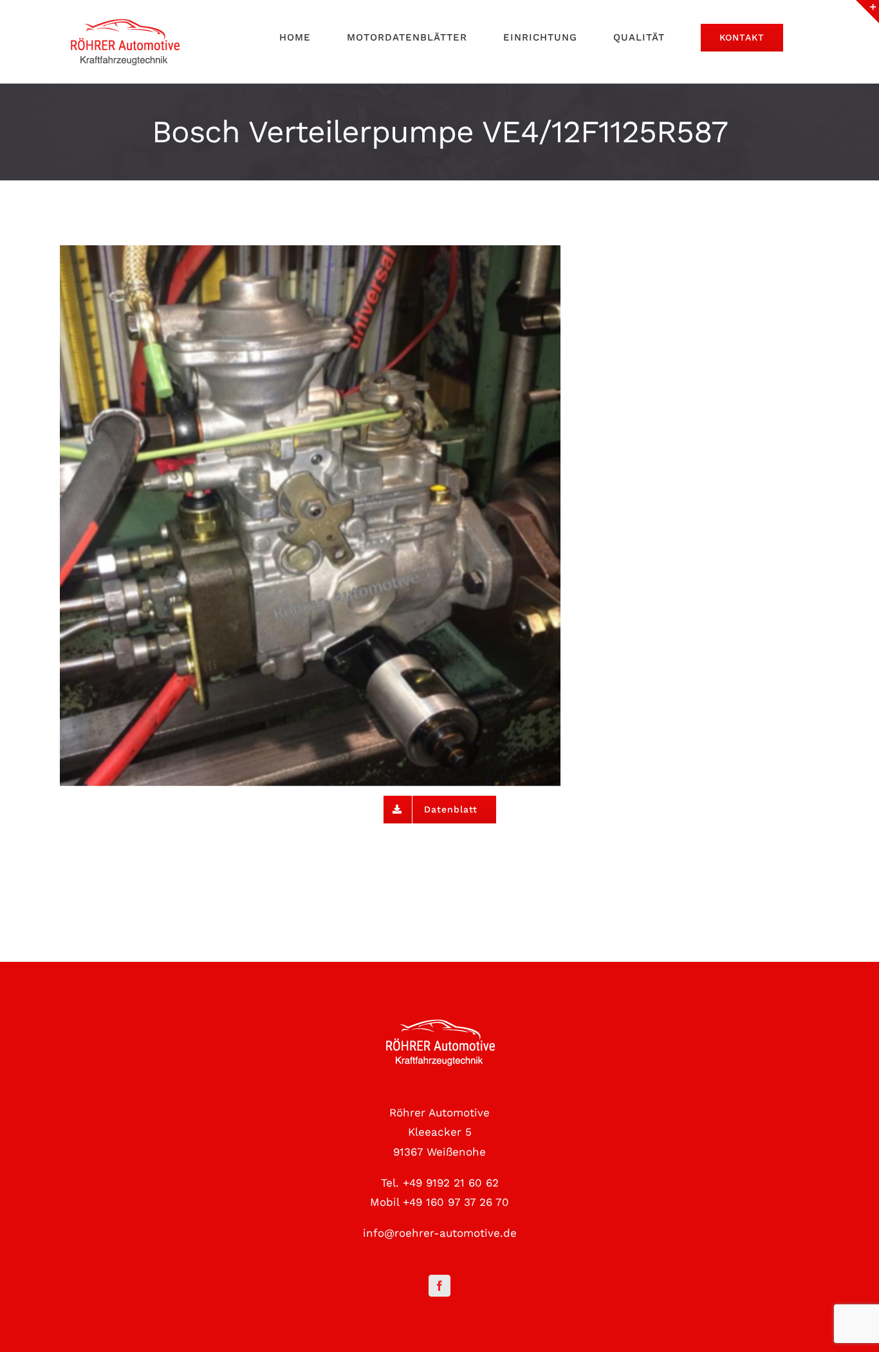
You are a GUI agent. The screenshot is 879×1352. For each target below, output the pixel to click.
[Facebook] (439, 1286)
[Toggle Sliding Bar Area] (867, 11)
